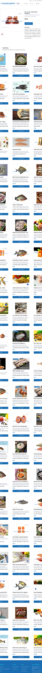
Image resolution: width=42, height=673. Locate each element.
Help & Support (15, 666)
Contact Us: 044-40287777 (37, 0)
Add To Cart (28, 23)
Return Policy (23, 668)
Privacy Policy (24, 671)
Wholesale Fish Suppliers (5, 668)
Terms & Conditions (25, 666)
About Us (30, 0)
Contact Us (15, 668)
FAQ (1, 671)
